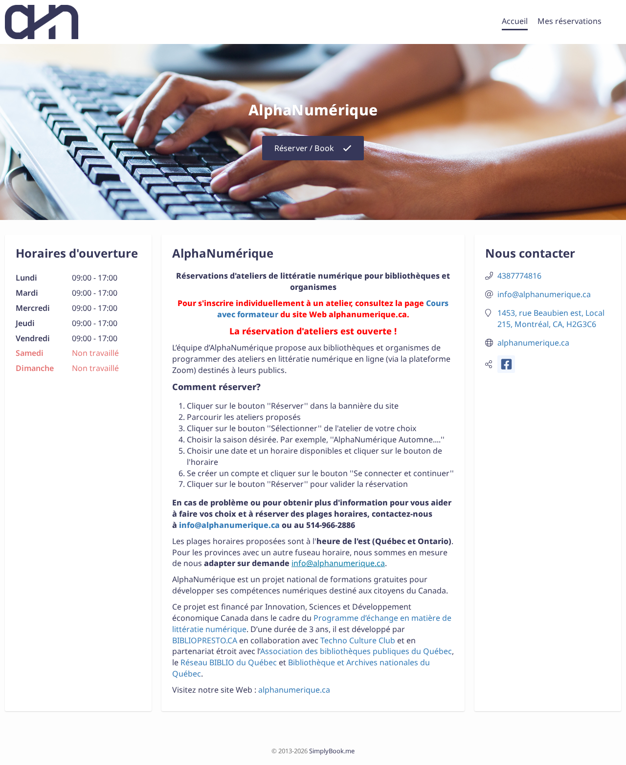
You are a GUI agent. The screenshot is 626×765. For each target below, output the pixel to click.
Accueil (515, 21)
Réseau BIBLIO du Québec (228, 662)
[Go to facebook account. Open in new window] (506, 364)
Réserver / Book (304, 148)
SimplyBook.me (332, 750)
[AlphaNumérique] (41, 22)
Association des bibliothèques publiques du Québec (356, 651)
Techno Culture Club (357, 640)
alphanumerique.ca (294, 689)
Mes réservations (569, 21)
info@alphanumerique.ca (229, 525)
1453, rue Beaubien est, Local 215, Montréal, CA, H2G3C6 (550, 318)
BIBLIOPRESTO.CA (205, 640)
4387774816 (519, 275)
